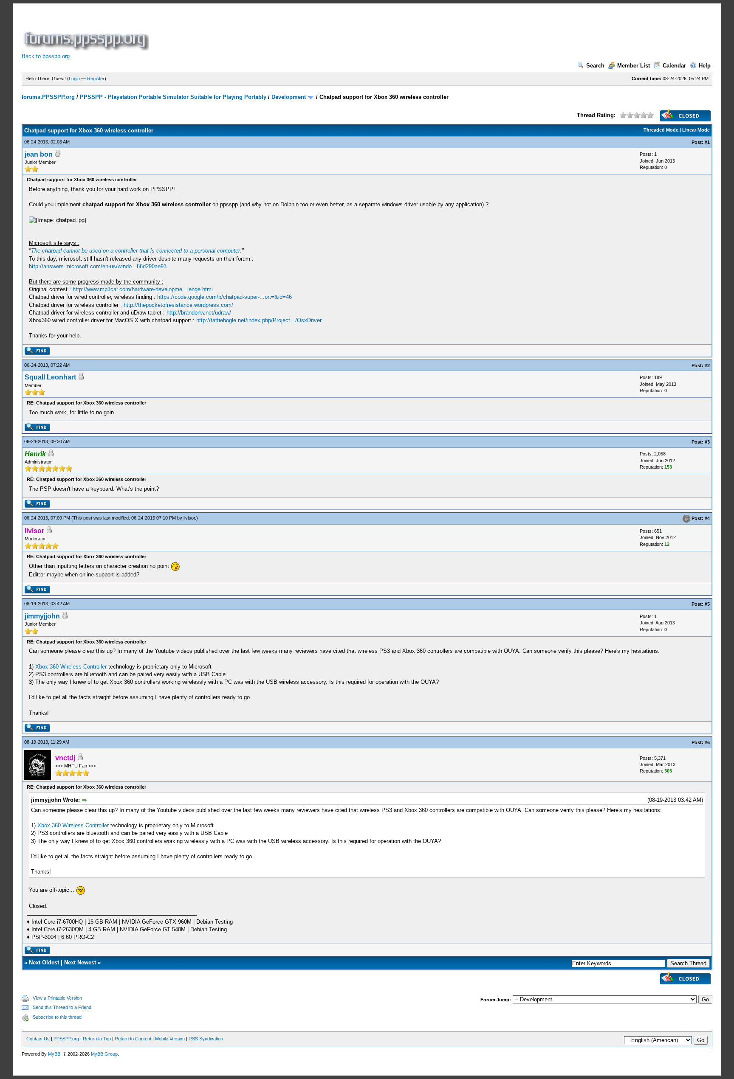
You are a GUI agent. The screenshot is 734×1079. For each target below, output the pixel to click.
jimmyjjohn (42, 616)
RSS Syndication (206, 1038)
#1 (707, 142)
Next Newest (80, 962)
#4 (707, 518)
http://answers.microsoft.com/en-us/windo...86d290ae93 (98, 266)
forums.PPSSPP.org (48, 97)
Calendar (674, 65)
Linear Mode (696, 129)
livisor (189, 517)
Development (288, 97)
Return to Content (133, 1038)
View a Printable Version (57, 997)
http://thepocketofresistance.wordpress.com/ (178, 305)
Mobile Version (170, 1038)
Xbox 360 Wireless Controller (71, 666)
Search (595, 65)
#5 (707, 604)
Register (95, 78)
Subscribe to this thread (57, 1017)
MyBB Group (104, 1054)
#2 (707, 365)
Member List (633, 65)
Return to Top (97, 1038)
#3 (707, 441)
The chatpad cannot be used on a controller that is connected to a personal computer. (136, 250)
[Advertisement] (305, 31)
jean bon (39, 154)
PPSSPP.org (66, 1038)
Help (705, 65)
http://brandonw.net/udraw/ (199, 312)
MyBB (54, 1054)
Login (74, 78)
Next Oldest (44, 962)
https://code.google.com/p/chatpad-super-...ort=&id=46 (224, 297)
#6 (707, 742)
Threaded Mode (661, 129)
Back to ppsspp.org (46, 56)
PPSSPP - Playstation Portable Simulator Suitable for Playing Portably (173, 97)
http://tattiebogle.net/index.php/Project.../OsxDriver (259, 320)
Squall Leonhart (50, 377)
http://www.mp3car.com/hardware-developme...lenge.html (143, 289)
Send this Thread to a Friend (62, 1007)
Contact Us (38, 1038)
